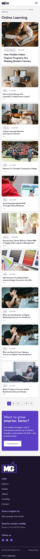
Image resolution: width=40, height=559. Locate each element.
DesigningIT (11, 556)
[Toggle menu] (36, 3)
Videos (5, 494)
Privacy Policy (33, 550)
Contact (5, 504)
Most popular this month (13, 516)
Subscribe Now (12, 444)
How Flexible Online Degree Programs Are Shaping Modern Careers (17, 58)
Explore (5, 484)
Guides (5, 489)
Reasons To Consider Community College (20, 168)
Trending (6, 499)
